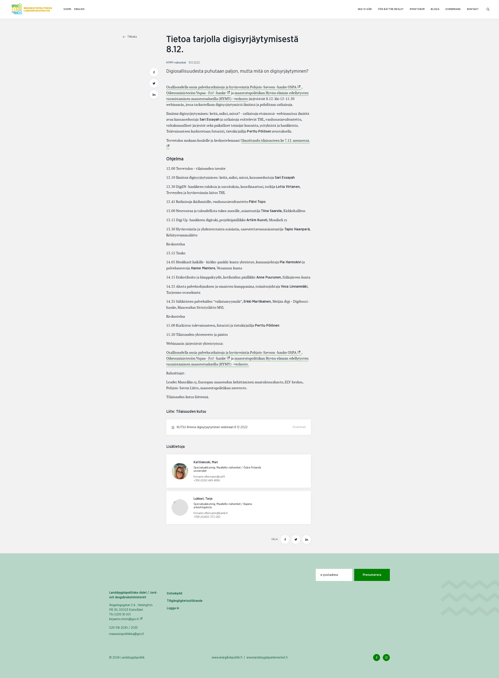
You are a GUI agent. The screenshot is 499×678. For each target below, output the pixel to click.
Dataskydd (174, 593)
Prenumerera (372, 574)
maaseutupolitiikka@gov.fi (126, 634)
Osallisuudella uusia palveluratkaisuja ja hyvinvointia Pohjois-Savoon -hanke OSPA (233, 87)
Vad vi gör (365, 9)
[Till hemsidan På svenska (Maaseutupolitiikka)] (32, 9)
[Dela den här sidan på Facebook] (154, 72)
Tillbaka (132, 36)
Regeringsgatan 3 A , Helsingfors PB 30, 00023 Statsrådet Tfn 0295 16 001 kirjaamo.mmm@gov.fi (131, 612)
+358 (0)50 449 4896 (207, 480)
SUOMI (67, 9)
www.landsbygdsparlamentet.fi (267, 657)
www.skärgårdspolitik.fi (227, 657)
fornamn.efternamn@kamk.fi (211, 513)
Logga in (173, 608)
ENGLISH (79, 9)
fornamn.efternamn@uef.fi (209, 477)
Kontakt (473, 9)
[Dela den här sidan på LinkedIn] (154, 94)
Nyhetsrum (417, 9)
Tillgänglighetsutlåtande (185, 600)
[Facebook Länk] (376, 657)
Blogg (435, 9)
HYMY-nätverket (176, 62)
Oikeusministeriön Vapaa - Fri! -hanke (198, 93)
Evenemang (453, 9)
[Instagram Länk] (386, 657)
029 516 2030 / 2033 (123, 627)
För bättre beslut (391, 9)
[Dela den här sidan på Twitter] (154, 83)
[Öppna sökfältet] (488, 9)
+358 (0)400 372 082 (207, 517)
